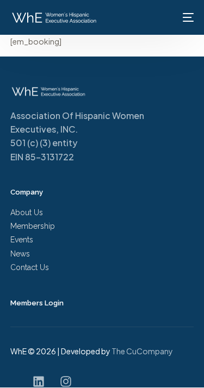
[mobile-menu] (186, 17)
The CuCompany (143, 351)
